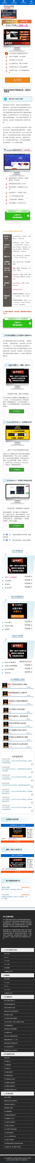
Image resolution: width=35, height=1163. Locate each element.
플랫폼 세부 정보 (25, 661)
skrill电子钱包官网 (8, 1132)
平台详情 (27, 576)
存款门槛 (14, 3)
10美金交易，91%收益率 (17, 825)
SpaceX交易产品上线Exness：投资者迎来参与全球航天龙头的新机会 (17, 770)
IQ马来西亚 (7, 967)
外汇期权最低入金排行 (9, 1079)
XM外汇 (7, 629)
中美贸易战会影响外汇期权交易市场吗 (13, 1143)
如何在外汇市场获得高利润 (10, 1036)
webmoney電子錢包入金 (10, 1136)
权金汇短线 (6, 887)
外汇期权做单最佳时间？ (10, 1115)
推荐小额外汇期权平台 (9, 1000)
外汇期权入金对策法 (9, 1125)
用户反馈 (23, 3)
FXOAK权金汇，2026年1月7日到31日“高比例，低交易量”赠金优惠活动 (17, 800)
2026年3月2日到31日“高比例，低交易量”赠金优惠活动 (16, 785)
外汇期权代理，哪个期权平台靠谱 (12, 1146)
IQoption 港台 (9, 626)
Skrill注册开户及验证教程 (10, 1129)
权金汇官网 (19, 365)
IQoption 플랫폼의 (10, 662)
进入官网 (17, 80)
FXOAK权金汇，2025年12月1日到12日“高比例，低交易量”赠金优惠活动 (17, 808)
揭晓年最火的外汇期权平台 (10, 1100)
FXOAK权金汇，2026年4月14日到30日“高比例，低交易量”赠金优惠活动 (17, 778)
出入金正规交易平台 (9, 1046)
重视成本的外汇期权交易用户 (11, 1011)
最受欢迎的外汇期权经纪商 (10, 1043)
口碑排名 (4, 3)
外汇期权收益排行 (8, 1075)
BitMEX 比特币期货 (11, 666)
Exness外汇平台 (19, 422)
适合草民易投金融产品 (9, 1004)
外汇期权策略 (7, 1064)
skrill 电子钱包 (9, 669)
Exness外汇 (8, 580)
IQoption (7, 584)
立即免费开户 (17, 411)
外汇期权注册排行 (8, 1072)
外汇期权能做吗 (8, 1111)
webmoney (8, 672)
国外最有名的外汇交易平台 (10, 1050)
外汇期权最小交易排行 (9, 1082)
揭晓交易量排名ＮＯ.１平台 (11, 1039)
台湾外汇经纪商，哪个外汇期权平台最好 (14, 1021)
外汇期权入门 (7, 1061)
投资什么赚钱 (7, 1097)
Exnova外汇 (8, 587)
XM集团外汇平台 (8, 971)
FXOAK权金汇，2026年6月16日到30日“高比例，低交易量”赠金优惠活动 (17, 761)
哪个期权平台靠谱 (8, 1014)
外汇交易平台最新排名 (9, 1122)
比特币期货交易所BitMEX (10, 1089)
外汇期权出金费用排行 (9, 1086)
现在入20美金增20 (17, 855)
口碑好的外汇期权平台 (9, 1104)
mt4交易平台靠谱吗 (9, 1139)
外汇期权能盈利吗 (8, 1025)
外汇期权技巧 (7, 1068)
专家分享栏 (7, 1057)
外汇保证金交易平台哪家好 (10, 1018)
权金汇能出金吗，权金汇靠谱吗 (21, 540)
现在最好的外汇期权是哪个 (10, 1029)
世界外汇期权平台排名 (9, 1007)
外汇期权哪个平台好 (9, 1118)
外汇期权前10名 (8, 1032)
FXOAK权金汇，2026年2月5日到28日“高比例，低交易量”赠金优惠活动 (17, 792)
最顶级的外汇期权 (8, 1107)
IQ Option (19, 480)
